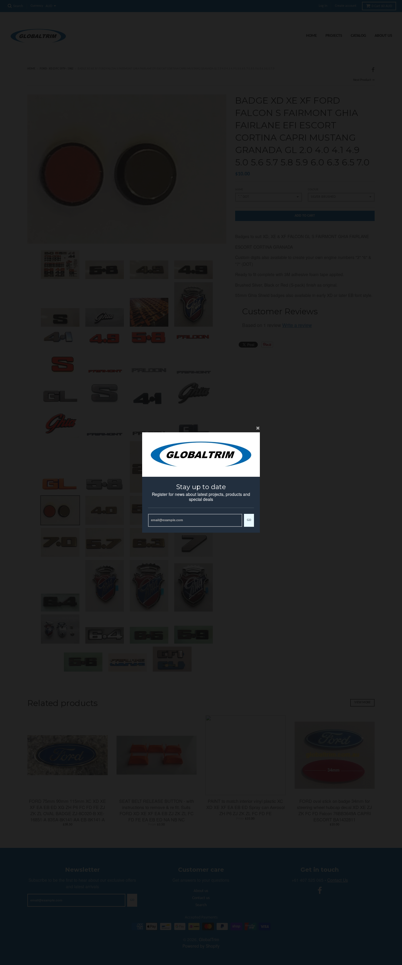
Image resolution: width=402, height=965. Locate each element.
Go (249, 520)
